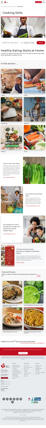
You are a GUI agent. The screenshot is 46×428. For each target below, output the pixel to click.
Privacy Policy (8, 409)
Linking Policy (18, 410)
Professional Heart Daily (39, 372)
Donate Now (23, 353)
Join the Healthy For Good (9, 233)
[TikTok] (14, 399)
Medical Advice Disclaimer (16, 409)
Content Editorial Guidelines (36, 410)
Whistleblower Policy (26, 410)
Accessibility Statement (26, 409)
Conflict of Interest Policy (10, 410)
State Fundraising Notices (28, 412)
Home (2, 6)
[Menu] (2, 1)
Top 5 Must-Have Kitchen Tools (32, 205)
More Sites (37, 373)
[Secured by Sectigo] (35, 402)
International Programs (16, 372)
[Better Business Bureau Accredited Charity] (32, 399)
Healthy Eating (13, 6)
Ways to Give (26, 368)
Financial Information (16, 371)
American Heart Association (38, 366)
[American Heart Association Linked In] (20, 399)
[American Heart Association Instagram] (7, 399)
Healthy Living (7, 6)
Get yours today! (20, 262)
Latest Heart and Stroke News (15, 375)
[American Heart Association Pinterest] (12, 402)
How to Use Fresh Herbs (8, 177)
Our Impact (14, 368)
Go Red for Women (27, 373)
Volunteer (26, 371)
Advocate (25, 370)
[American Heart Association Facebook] (3, 399)
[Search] (44, 1)
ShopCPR (26, 376)
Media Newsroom (15, 376)
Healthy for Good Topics (10, 42)
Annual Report (15, 369)
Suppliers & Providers (18, 412)
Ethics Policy (41, 409)
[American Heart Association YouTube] (17, 399)
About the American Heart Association (16, 366)
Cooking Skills (20, 6)
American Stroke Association (38, 369)
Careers (13, 378)
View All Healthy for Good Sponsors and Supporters (32, 343)
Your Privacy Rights (23, 414)
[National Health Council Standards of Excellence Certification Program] (29, 399)
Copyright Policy (35, 409)
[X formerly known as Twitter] (10, 399)
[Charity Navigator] (37, 399)
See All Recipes (39, 276)
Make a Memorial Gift (28, 367)
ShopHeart (26, 374)
